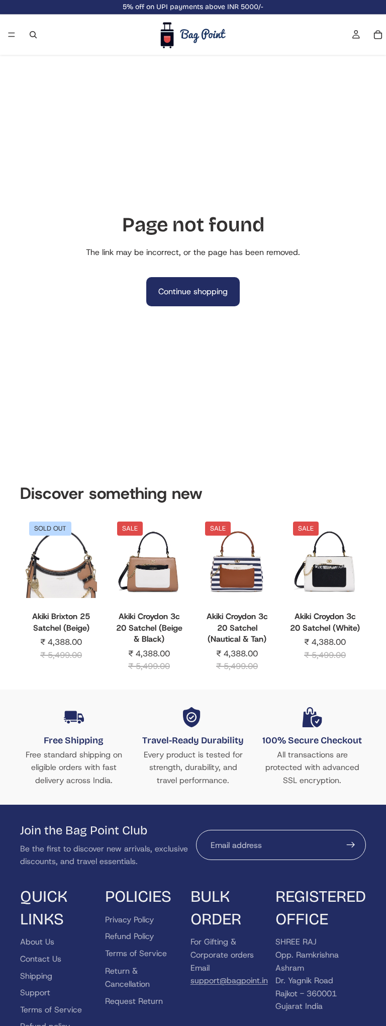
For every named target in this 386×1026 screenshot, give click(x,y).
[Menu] (11, 34)
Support (35, 992)
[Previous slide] (36, 562)
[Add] (169, 592)
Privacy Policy (129, 919)
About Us (37, 941)
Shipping (36, 975)
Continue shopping (193, 291)
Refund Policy (129, 936)
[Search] (33, 35)
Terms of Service (51, 1009)
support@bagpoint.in (229, 980)
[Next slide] (86, 562)
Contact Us (40, 959)
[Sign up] (350, 845)
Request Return (134, 1000)
